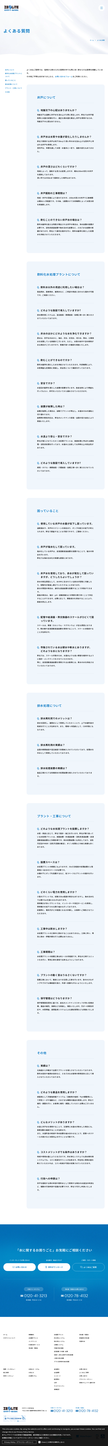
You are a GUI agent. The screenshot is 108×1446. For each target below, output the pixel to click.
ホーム (5, 1334)
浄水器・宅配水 (33, 1348)
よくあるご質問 (84, 1372)
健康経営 (56, 1389)
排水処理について (11, 84)
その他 (7, 92)
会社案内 (56, 1369)
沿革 (55, 1382)
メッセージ (57, 1376)
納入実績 (6, 1372)
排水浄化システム (59, 1341)
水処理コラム (33, 1376)
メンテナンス (33, 1341)
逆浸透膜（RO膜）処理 (61, 1351)
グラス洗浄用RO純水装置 (61, 1361)
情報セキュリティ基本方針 (87, 1382)
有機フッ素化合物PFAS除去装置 (63, 1355)
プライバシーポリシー (86, 1379)
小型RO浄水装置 (59, 1358)
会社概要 (56, 1372)
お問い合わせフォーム (64, 76)
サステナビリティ (59, 1386)
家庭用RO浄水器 (84, 1338)
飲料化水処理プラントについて (13, 74)
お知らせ (31, 1372)
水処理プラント (33, 1338)
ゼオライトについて (9, 1338)
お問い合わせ (83, 1369)
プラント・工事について (13, 88)
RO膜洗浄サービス (34, 1345)
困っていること (10, 80)
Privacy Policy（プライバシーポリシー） (19, 1442)
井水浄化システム (59, 1338)
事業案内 (31, 1334)
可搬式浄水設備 (58, 1348)
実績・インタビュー (9, 1369)
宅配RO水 (82, 1341)
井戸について (9, 70)
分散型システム (58, 1345)
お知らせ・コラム (34, 1369)
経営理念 (56, 1379)
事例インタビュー (8, 1376)
